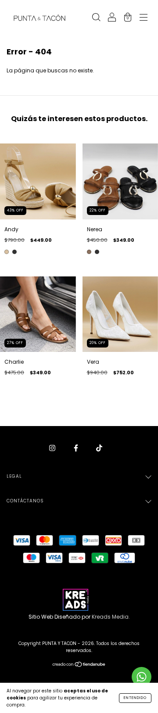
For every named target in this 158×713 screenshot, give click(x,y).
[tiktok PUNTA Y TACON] (99, 447)
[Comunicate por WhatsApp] (141, 677)
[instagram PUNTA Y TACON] (52, 447)
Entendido (135, 697)
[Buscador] (96, 18)
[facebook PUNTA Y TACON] (76, 447)
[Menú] (143, 18)
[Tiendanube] (79, 665)
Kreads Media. (111, 616)
